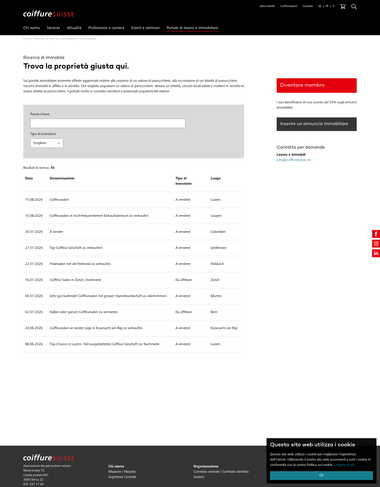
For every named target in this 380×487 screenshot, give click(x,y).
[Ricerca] (354, 6)
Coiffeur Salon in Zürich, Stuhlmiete (75, 280)
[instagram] (376, 244)
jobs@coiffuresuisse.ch (294, 160)
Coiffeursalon (59, 200)
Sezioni (199, 477)
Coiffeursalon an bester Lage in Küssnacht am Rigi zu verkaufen (96, 328)
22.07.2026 (34, 264)
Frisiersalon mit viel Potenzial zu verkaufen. (80, 264)
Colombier (218, 232)
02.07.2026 (34, 312)
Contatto (308, 6)
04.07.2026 (34, 296)
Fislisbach (217, 264)
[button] (267, 6)
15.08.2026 (34, 200)
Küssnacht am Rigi (224, 328)
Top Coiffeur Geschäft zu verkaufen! (76, 248)
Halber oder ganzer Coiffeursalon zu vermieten (84, 312)
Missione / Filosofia (122, 472)
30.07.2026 (34, 232)
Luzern (216, 200)
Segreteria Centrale (122, 477)
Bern (214, 312)
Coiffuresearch (288, 6)
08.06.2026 (34, 344)
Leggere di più (344, 465)
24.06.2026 (34, 328)
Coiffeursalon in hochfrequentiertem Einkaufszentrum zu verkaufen (99, 216)
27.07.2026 (34, 248)
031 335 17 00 (33, 484)
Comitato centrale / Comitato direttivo (221, 472)
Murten (216, 296)
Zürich (215, 280)
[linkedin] (376, 253)
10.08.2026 (34, 216)
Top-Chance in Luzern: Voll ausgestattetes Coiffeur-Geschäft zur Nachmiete (104, 344)
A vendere (182, 200)
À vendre (56, 232)
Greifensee (218, 248)
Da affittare (183, 280)
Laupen (216, 216)
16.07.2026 (34, 280)
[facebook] (376, 234)
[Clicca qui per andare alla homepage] (48, 10)
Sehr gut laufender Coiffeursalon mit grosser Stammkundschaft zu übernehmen (108, 296)
